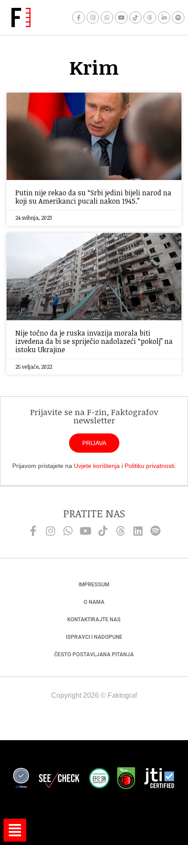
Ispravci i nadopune (94, 637)
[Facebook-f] (78, 17)
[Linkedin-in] (164, 17)
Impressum (94, 585)
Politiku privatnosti (149, 465)
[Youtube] (121, 17)
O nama (94, 602)
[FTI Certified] (159, 779)
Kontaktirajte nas (94, 619)
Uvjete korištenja (97, 465)
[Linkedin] (137, 531)
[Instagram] (93, 17)
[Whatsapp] (107, 17)
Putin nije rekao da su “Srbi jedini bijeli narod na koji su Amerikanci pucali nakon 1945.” (93, 197)
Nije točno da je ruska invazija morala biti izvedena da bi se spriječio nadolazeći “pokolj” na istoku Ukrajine (94, 341)
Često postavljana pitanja (94, 654)
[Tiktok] (135, 17)
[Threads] (149, 17)
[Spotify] (178, 17)
